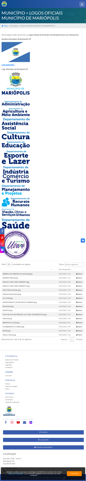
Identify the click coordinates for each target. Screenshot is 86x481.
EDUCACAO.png (8, 306)
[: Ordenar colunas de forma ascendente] (55, 269)
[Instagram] (2, 243)
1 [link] (71, 339)
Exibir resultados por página (16, 264)
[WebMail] (24, 422)
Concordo (74, 473)
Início (5, 26)
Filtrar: (61, 264)
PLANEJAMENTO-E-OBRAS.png (13, 327)
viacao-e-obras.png (9, 335)
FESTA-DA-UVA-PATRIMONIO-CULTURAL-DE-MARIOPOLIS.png (25, 314)
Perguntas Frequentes (12, 402)
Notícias (7, 384)
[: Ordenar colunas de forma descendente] (27, 269)
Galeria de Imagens (11, 386)
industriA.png (7, 318)
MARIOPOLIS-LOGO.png (11, 323)
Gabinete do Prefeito (12, 360)
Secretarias (8, 367)
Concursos (8, 376)
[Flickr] (2, 250)
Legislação (8, 365)
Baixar (80, 274)
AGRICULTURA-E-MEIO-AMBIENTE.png (16, 286)
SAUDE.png (6, 331)
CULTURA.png (7, 298)
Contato (44, 432)
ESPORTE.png (7, 310)
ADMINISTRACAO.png (10, 278)
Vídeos (7, 389)
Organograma (9, 362)
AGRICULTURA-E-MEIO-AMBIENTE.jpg (16, 282)
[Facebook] (2, 231)
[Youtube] (2, 237)
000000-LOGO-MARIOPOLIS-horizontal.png (17, 274)
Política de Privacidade (15, 474)
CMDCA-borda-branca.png (12, 294)
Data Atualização (64, 269)
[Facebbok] (5, 422)
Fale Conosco (9, 397)
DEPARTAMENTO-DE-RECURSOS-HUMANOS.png (20, 302)
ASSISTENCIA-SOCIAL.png (12, 290)
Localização (9, 400)
